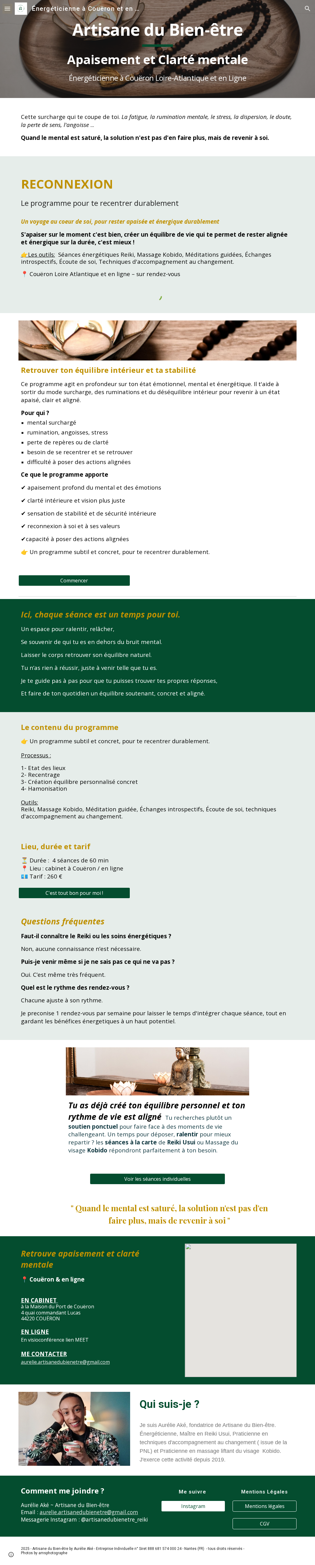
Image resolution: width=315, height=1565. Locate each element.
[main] (157, 49)
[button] (7, 8)
